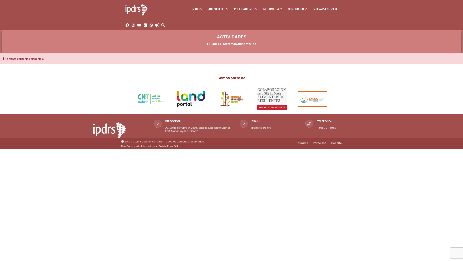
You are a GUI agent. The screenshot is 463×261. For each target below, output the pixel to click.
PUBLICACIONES (244, 9)
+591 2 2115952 (326, 128)
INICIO (195, 9)
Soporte (336, 143)
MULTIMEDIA (271, 9)
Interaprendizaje (325, 9)
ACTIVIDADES (216, 9)
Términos (302, 143)
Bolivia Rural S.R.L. (170, 146)
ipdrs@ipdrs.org (261, 128)
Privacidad (319, 143)
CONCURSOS (296, 9)
